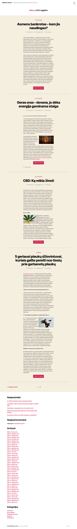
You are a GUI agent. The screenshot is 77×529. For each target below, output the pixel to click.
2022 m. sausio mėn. (12, 475)
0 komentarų (48, 32)
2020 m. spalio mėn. (12, 502)
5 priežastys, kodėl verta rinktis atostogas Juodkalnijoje (22, 415)
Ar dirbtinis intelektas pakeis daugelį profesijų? (19, 401)
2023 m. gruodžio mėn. (13, 439)
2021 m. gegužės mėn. (13, 489)
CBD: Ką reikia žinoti (38, 181)
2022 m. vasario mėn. (12, 473)
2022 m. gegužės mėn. (13, 468)
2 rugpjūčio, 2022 (39, 268)
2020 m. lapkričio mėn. (13, 500)
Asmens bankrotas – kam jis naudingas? (38, 26)
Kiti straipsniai (38, 20)
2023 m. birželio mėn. (12, 446)
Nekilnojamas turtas (12, 514)
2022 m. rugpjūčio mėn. (13, 462)
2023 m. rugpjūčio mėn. (13, 442)
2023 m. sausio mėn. (12, 455)
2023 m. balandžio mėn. (13, 450)
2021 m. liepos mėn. (12, 486)
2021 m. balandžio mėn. (13, 491)
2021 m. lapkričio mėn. (13, 478)
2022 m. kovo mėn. (12, 471)
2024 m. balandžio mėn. (13, 437)
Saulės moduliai (28, 167)
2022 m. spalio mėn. (12, 460)
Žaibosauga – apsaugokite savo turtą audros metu (20, 408)
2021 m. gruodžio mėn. (13, 477)
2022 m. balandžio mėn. (13, 469)
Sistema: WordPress (24, 526)
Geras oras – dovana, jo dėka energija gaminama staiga (38, 104)
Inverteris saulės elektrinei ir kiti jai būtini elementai (40, 157)
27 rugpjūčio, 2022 (39, 32)
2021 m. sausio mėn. (12, 496)
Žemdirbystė (10, 518)
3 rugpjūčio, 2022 (39, 184)
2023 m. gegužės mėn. (13, 448)
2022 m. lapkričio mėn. (13, 459)
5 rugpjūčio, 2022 (39, 110)
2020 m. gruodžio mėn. (13, 498)
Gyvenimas (38, 252)
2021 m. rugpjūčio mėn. (13, 484)
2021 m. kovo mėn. (12, 493)
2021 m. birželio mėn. (12, 487)
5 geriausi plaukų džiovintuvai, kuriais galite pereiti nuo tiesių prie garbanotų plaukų (38, 260)
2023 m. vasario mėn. (12, 453)
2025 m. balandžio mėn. (13, 433)
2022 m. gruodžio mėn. (13, 457)
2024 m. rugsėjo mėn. (13, 435)
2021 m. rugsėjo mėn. (12, 482)
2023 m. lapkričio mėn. (13, 441)
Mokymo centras (7, 2)
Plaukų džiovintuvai (27, 273)
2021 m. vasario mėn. (12, 495)
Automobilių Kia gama (19, 423)
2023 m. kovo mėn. (12, 451)
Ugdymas (9, 516)
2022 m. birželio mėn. (12, 466)
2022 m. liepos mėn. (12, 464)
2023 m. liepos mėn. (12, 444)
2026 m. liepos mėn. (12, 432)
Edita (32, 32)
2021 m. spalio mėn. (12, 480)
